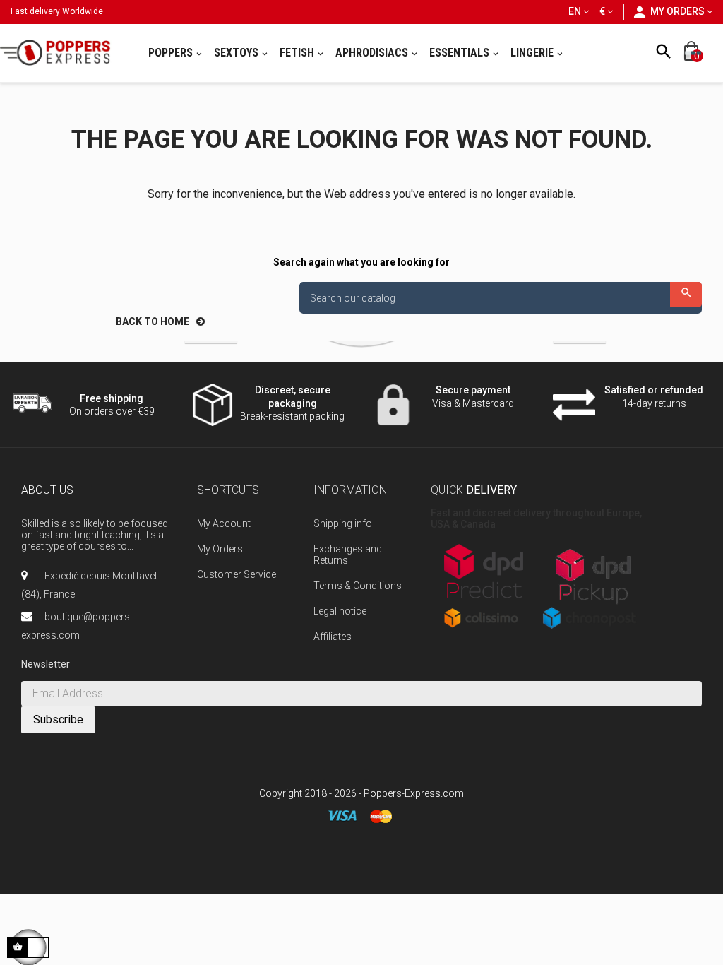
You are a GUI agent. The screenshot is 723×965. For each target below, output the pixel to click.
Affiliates (332, 636)
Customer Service (236, 574)
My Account (224, 523)
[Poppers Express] (60, 52)
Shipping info (342, 523)
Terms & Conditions (357, 585)
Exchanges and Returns (347, 554)
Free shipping (111, 398)
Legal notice (339, 611)
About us (47, 490)
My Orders (220, 549)
